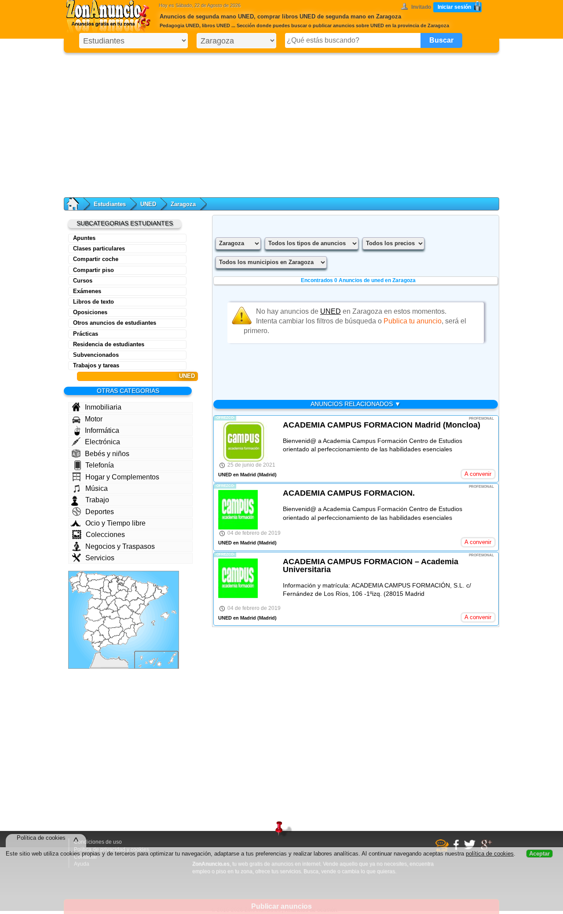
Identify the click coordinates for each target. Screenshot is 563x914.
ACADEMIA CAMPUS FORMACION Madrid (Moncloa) (381, 425)
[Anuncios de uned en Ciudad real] (111, 622)
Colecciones (105, 534)
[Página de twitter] (471, 848)
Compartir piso (93, 270)
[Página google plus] (487, 848)
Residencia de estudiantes (108, 344)
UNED (148, 204)
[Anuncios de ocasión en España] (110, 17)
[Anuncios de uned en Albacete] (127, 624)
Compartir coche (95, 259)
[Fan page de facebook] (457, 848)
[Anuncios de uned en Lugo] (84, 580)
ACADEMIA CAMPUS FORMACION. (349, 493)
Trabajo (97, 500)
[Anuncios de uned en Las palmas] (167, 659)
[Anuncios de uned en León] (95, 584)
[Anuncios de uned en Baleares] (163, 618)
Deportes (99, 511)
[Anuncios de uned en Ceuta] (99, 652)
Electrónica (102, 442)
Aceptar (539, 856)
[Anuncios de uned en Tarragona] (149, 600)
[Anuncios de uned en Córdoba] (104, 632)
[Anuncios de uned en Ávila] (103, 605)
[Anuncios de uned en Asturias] (96, 577)
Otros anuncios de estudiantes (114, 322)
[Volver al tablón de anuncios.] (77, 204)
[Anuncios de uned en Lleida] (150, 589)
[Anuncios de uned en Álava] (120, 581)
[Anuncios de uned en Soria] (121, 595)
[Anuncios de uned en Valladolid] (105, 593)
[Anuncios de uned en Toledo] (109, 614)
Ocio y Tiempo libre (115, 523)
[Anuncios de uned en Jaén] (115, 632)
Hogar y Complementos (122, 477)
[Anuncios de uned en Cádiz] (96, 646)
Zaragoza (183, 204)
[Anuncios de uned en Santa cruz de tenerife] (147, 661)
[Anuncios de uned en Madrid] (112, 606)
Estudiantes (110, 204)
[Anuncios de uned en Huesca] (142, 589)
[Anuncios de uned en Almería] (123, 638)
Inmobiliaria (103, 407)
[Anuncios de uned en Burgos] (114, 586)
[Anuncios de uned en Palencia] (107, 586)
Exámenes (87, 291)
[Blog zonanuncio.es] (443, 850)
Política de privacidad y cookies (111, 849)
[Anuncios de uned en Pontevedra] (75, 587)
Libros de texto (93, 301)
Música (96, 488)
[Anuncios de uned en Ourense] (83, 589)
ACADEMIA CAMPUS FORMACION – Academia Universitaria (370, 565)
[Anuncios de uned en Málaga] (105, 643)
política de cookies (490, 856)
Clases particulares (99, 248)
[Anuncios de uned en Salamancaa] (95, 603)
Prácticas (85, 333)
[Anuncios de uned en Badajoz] (95, 625)
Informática (102, 430)
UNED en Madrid (237, 474)
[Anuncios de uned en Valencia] (136, 617)
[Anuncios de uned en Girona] (161, 590)
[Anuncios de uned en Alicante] (138, 628)
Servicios (99, 558)
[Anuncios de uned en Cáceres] (94, 614)
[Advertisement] (281, 123)
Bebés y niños (107, 453)
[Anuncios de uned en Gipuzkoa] (124, 579)
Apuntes (84, 238)
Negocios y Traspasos (120, 546)
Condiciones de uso (98, 842)
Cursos (82, 280)
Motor (93, 419)
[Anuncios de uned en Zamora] (94, 594)
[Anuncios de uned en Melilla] (118, 657)
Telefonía (99, 465)
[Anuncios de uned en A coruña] (75, 579)
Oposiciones (90, 312)
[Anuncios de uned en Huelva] (89, 636)
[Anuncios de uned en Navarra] (129, 584)
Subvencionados (96, 355)
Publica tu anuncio (413, 321)
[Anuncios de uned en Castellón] (140, 609)
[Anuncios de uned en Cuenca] (125, 612)
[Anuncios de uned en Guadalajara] (122, 604)
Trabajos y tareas (96, 365)
